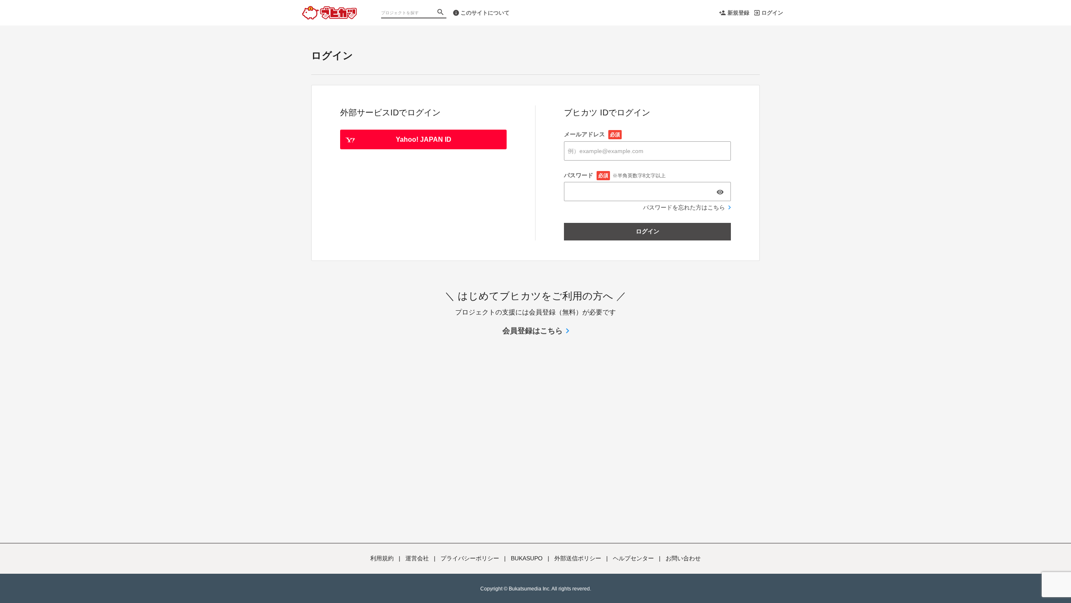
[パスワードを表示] (720, 192)
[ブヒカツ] (329, 8)
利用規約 (382, 558)
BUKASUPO (527, 558)
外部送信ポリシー (577, 558)
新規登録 (738, 13)
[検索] (441, 13)
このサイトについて (485, 13)
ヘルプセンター (633, 558)
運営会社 (417, 558)
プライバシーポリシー (470, 558)
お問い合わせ (683, 558)
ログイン (772, 13)
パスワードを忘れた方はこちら (684, 207)
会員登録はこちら (532, 331)
